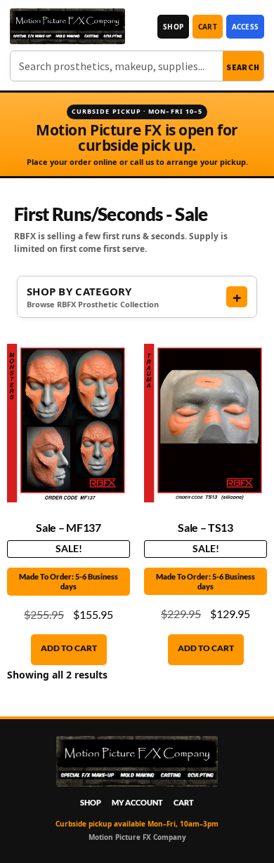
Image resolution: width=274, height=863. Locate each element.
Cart (207, 27)
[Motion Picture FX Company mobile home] (67, 26)
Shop (173, 27)
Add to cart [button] (69, 648)
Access (245, 27)
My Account (137, 802)
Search (243, 67)
